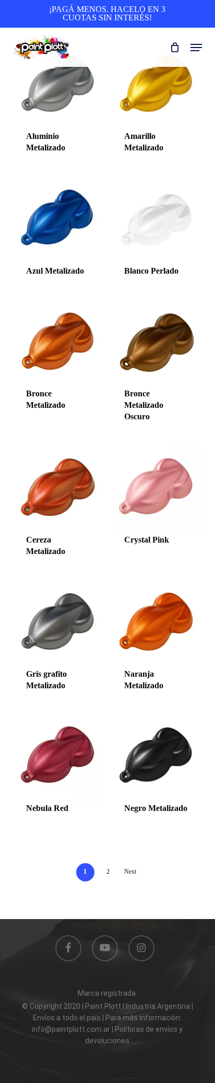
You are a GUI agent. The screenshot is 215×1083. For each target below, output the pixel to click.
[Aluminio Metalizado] (58, 86)
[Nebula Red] (58, 758)
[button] (196, 47)
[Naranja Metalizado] (156, 624)
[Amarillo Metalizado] (156, 86)
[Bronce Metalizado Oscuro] (156, 344)
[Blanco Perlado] (156, 220)
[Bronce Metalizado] (58, 344)
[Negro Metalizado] (156, 758)
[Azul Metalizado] (58, 220)
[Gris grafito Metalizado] (58, 624)
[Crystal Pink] (156, 489)
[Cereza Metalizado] (58, 489)
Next (130, 871)
